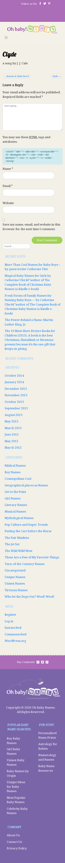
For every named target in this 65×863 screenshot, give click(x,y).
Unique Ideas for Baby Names (16, 786)
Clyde (55, 76)
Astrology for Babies (47, 746)
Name (8, 169)
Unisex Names (15, 583)
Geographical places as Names (26, 485)
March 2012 (13, 447)
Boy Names (12, 472)
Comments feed (15, 634)
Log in (9, 621)
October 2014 (14, 376)
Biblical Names (15, 465)
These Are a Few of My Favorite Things (32, 557)
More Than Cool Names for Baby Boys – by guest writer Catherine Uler (32, 267)
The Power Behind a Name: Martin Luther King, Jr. (29, 322)
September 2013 (16, 408)
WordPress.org (15, 641)
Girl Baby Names (13, 751)
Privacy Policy (17, 848)
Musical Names (15, 511)
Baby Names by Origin (18, 773)
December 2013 (16, 389)
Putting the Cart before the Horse (28, 531)
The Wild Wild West (18, 551)
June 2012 (12, 434)
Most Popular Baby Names (16, 800)
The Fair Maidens (17, 538)
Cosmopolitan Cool (18, 479)
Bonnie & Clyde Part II (18, 76)
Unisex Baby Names (15, 762)
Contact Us (14, 842)
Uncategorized (15, 570)
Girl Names (12, 498)
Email (8, 186)
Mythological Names (19, 518)
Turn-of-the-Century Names (24, 564)
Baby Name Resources (46, 768)
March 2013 (13, 428)
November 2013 (16, 395)
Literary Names (16, 505)
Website (8, 203)
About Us (13, 835)
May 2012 (11, 441)
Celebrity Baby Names (17, 811)
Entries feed (13, 628)
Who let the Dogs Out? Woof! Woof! (29, 596)
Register (10, 614)
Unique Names (15, 577)
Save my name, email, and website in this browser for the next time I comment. (31, 226)
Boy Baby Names (13, 740)
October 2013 (14, 402)
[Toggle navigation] (6, 37)
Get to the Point (15, 492)
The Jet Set (12, 544)
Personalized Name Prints (47, 735)
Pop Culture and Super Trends (26, 525)
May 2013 (11, 421)
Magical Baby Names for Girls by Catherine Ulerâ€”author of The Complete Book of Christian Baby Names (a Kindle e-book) (28, 282)
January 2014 (14, 382)
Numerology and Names (47, 757)
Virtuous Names (16, 590)
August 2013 (13, 415)
